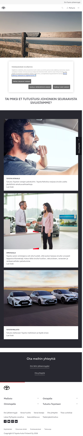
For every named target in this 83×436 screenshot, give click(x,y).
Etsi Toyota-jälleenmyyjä (72, 2)
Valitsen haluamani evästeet (21, 81)
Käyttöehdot (8, 429)
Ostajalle (47, 398)
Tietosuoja (47, 429)
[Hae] (62, 7)
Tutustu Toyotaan (52, 403)
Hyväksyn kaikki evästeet (61, 87)
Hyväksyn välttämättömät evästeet (40, 87)
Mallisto (8, 398)
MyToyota (72, 8)
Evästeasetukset (35, 429)
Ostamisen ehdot (21, 429)
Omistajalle (10, 403)
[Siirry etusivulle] (3, 8)
